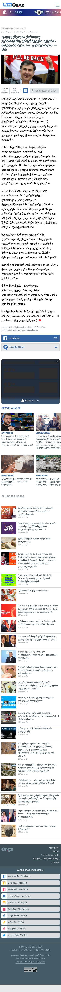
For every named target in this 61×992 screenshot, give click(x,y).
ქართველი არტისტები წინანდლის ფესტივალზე (30, 733)
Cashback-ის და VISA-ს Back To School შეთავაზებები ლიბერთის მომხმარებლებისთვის (30, 579)
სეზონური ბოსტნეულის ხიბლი (30, 595)
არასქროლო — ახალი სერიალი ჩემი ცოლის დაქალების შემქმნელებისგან (30, 784)
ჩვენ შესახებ (54, 848)
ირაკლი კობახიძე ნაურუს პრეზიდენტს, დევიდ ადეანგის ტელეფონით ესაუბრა (30, 641)
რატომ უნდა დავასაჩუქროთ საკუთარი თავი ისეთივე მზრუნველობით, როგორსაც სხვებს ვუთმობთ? (30, 528)
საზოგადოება (19, 32)
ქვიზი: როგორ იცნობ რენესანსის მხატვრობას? (30, 543)
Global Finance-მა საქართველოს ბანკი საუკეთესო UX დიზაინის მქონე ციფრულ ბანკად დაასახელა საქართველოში (30, 610)
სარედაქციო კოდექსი (50, 855)
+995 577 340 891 (42, 950)
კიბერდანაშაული (30, 330)
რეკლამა (56, 851)
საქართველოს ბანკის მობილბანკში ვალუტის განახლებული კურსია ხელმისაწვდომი (30, 512)
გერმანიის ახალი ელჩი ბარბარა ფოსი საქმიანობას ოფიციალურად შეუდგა (30, 625)
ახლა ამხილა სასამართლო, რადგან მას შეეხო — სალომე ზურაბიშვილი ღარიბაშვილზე (30, 815)
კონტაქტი (56, 862)
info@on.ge (26, 950)
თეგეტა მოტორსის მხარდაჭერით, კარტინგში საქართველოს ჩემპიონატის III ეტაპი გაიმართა (30, 717)
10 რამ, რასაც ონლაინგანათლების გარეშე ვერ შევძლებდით (30, 702)
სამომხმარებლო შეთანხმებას (29, 958)
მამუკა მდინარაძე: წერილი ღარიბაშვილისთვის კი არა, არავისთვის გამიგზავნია (30, 656)
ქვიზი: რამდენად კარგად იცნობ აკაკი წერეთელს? (30, 830)
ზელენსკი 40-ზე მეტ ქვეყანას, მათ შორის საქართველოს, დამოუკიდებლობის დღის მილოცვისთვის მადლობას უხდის (17, 429)
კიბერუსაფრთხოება (10, 330)
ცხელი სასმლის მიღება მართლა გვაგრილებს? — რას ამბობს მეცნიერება (17, 470)
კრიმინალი (6, 32)
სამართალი (33, 32)
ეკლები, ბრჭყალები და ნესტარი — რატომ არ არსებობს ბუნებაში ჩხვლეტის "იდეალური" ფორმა (30, 687)
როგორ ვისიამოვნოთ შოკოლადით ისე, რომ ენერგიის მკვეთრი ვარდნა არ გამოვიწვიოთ (30, 671)
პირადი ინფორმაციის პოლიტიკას (30, 962)
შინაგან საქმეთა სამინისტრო (31, 327)
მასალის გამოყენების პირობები (46, 859)
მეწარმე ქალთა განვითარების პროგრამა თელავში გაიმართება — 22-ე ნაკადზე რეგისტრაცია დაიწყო (30, 800)
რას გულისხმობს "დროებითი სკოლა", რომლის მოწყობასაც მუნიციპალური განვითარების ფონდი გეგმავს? (30, 769)
